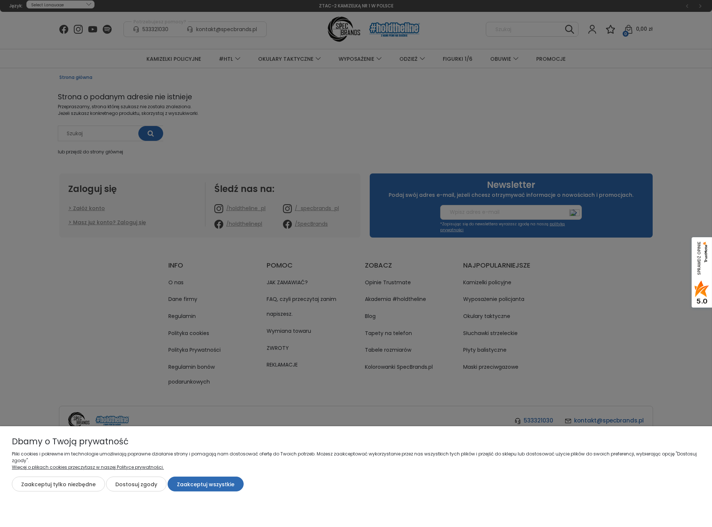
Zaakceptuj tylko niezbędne (58, 484)
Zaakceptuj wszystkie (205, 484)
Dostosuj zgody (136, 484)
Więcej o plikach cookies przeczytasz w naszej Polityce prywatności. (88, 467)
